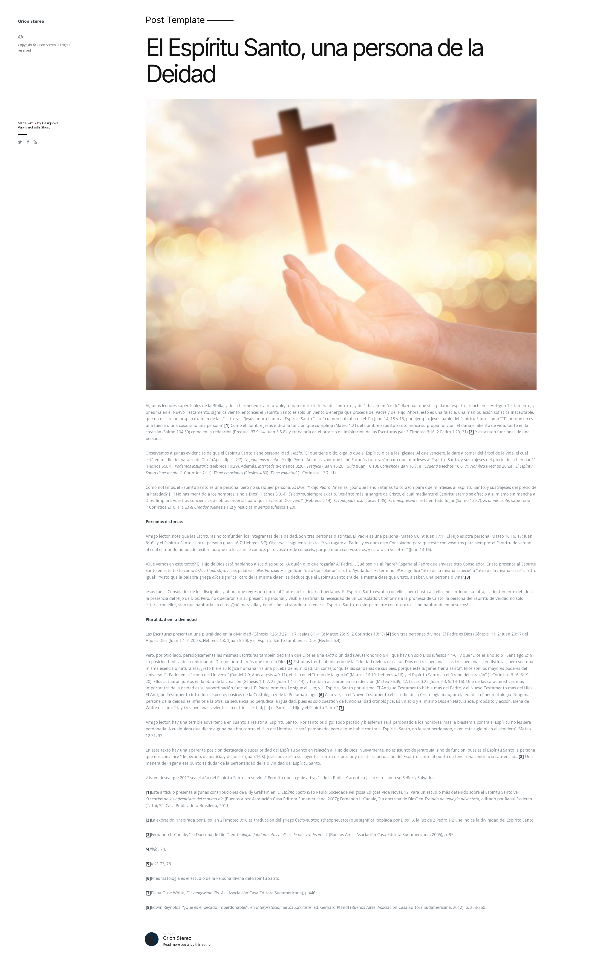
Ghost (45, 127)
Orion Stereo (31, 21)
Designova (50, 123)
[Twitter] (20, 142)
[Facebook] (28, 142)
